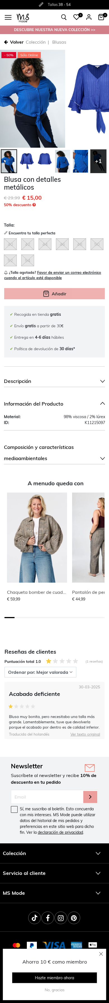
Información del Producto (33, 404)
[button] (76, 17)
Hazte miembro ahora (54, 977)
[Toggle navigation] (8, 17)
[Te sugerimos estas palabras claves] (64, 17)
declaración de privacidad (60, 832)
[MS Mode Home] (23, 17)
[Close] (101, 954)
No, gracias (55, 989)
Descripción (17, 381)
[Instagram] (60, 918)
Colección (36, 42)
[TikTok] (34, 918)
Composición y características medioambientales (39, 453)
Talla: (9, 225)
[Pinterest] (74, 918)
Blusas (59, 42)
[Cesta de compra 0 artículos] (101, 17)
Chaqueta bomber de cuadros (38, 592)
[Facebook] (47, 918)
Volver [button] (16, 42)
